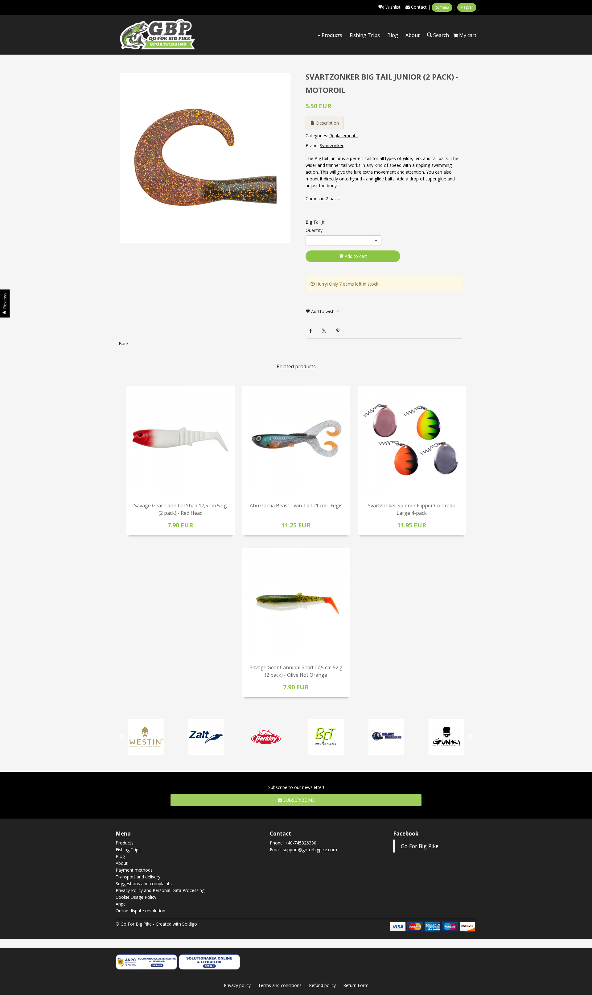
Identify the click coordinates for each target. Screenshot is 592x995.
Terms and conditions (280, 985)
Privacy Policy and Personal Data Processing (160, 890)
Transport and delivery (138, 877)
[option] (205, 158)
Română (442, 7)
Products (331, 35)
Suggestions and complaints (144, 883)
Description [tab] (327, 123)
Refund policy (322, 985)
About (412, 35)
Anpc (120, 904)
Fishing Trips (365, 35)
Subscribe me (298, 800)
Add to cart (355, 256)
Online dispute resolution (140, 911)
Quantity (314, 230)
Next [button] (470, 737)
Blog (392, 35)
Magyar (466, 7)
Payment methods (134, 870)
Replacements (343, 135)
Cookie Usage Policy (136, 897)
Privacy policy (237, 985)
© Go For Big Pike (134, 924)
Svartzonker (331, 145)
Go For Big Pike (419, 846)
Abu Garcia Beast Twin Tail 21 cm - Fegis (296, 505)
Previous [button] (122, 737)
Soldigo (189, 924)
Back (124, 343)
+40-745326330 (300, 843)
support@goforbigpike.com (310, 850)
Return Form (355, 985)
